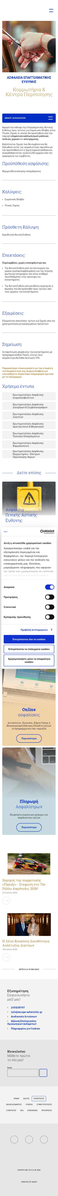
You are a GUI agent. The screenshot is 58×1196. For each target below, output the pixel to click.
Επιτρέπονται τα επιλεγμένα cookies (29, 649)
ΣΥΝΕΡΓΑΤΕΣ (11, 1110)
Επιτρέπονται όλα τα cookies (29, 639)
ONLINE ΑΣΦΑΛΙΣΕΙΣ (14, 1104)
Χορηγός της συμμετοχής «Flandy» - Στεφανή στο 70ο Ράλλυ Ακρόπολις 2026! (23, 884)
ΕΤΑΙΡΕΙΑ (29, 1104)
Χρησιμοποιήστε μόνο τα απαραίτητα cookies (29, 660)
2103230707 (18, 1007)
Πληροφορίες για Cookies (25, 1028)
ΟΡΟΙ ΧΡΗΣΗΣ (46, 1110)
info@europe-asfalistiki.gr (26, 1012)
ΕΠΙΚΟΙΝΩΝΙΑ (32, 1110)
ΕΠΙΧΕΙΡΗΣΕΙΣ (39, 1098)
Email (9, 1068)
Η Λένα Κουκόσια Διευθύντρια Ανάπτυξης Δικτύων (25, 943)
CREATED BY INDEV (29, 1182)
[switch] (49, 597)
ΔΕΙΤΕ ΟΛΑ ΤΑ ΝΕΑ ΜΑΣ (29, 969)
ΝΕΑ (21, 1110)
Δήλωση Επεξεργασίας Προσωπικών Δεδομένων (21, 1022)
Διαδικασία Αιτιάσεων (24, 1016)
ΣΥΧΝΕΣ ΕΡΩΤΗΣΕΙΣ (44, 1104)
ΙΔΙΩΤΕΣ (26, 1098)
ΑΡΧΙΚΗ (16, 1098)
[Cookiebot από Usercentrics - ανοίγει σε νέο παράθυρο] (41, 532)
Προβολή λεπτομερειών (34, 629)
